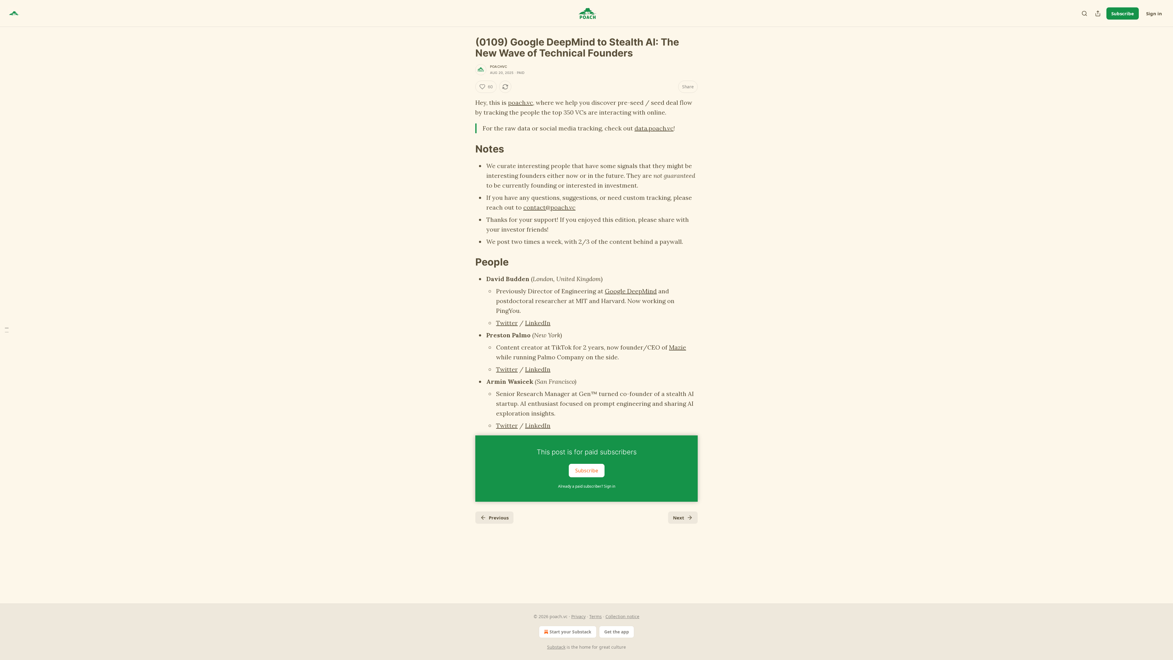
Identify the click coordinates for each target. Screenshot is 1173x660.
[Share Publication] (1098, 13)
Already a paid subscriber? (586, 486)
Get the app (616, 632)
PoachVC (498, 66)
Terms (595, 616)
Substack (556, 647)
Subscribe (1122, 13)
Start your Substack (570, 632)
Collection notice (622, 616)
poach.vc (520, 102)
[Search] (1084, 13)
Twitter (507, 323)
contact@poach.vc (549, 207)
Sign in (1154, 13)
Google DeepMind (631, 291)
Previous (499, 518)
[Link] (467, 149)
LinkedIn (537, 323)
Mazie (677, 347)
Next (678, 518)
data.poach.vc (654, 128)
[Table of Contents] (6, 330)
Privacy (578, 616)
